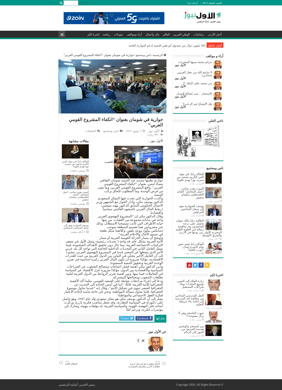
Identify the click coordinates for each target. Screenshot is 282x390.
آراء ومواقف (134, 34)
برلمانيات (198, 34)
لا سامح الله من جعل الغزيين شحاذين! (194, 74)
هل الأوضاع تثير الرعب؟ (197, 103)
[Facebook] (87, 3)
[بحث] (61, 2)
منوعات (118, 34)
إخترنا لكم (93, 34)
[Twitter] (84, 3)
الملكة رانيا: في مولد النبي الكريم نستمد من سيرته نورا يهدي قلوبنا (75, 164)
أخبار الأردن (215, 34)
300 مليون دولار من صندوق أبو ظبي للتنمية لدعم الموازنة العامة (167, 45)
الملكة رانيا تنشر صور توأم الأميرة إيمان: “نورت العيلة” (191, 246)
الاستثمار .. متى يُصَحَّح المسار (194, 93)
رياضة (106, 34)
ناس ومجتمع (143, 55)
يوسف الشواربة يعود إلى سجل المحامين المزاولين (76, 226)
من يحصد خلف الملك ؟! (197, 83)
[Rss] (90, 3)
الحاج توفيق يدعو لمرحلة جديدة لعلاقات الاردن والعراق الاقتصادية (144, 364)
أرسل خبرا (192, 3)
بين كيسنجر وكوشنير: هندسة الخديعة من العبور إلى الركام (191, 329)
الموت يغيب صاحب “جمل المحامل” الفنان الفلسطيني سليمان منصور (76, 196)
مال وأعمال (152, 34)
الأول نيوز (154, 131)
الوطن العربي (181, 34)
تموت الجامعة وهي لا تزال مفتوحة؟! (191, 314)
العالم (166, 34)
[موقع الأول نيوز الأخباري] (200, 17)
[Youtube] (80, 3)
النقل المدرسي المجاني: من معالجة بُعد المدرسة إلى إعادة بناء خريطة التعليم (189, 300)
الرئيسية (158, 55)
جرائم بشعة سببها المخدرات (195, 62)
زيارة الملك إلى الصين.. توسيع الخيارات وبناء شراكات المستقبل (190, 283)
